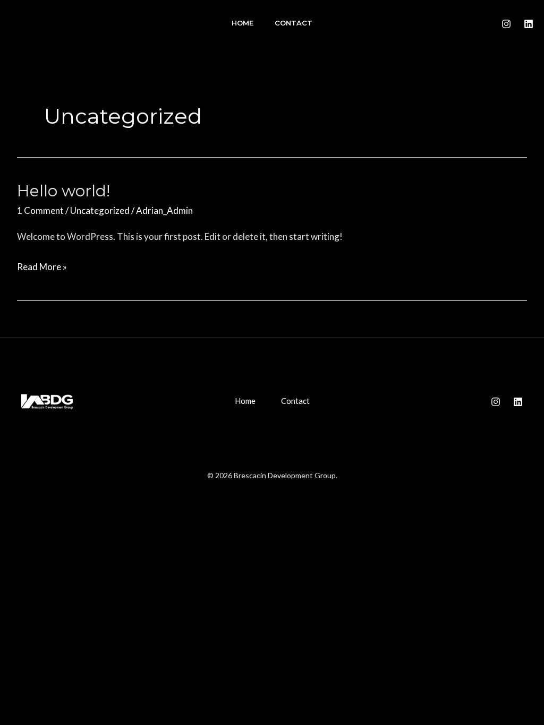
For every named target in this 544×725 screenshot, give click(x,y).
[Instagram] (506, 24)
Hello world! (63, 191)
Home (242, 23)
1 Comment (40, 210)
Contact (293, 23)
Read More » (42, 268)
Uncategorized (100, 210)
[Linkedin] (528, 24)
